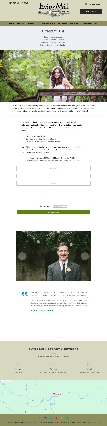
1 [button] (46, 278)
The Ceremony (56, 37)
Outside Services (46, 45)
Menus (61, 39)
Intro (46, 37)
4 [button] (55, 278)
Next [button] (85, 256)
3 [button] (52, 278)
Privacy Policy (82, 422)
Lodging (44, 42)
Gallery (62, 42)
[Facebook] (7, 3)
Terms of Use (92, 422)
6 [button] (61, 278)
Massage (53, 42)
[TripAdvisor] (26, 3)
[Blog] (22, 3)
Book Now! (91, 11)
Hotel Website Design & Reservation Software (53, 422)
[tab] (46, 278)
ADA (99, 422)
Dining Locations (49, 39)
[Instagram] (10, 3)
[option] (53, 76)
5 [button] (58, 278)
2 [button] (49, 278)
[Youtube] (18, 3)
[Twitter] (14, 3)
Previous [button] (22, 256)
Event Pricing (60, 45)
